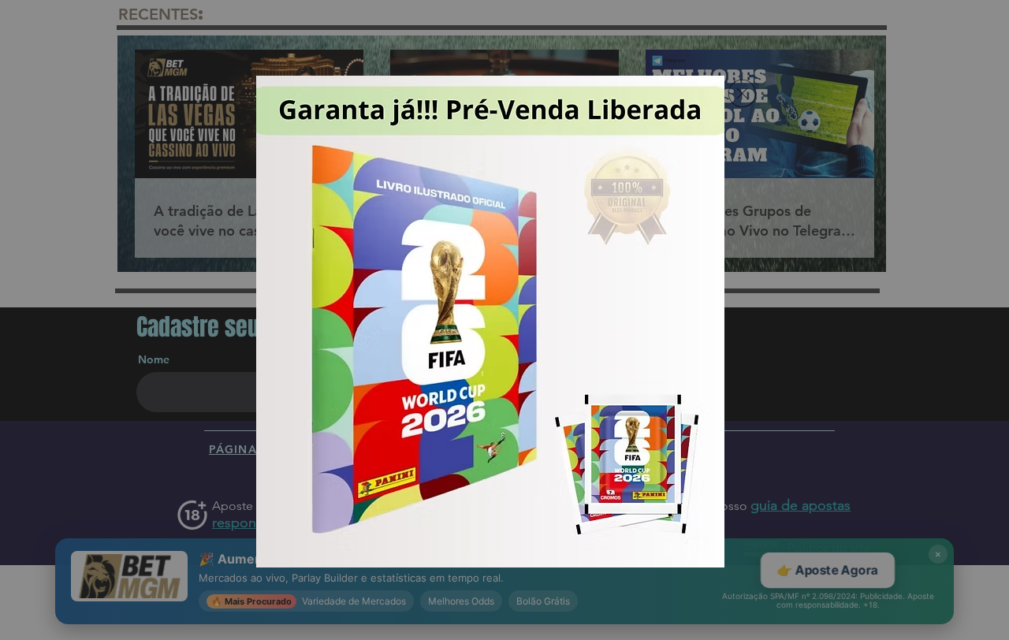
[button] (742, 93)
